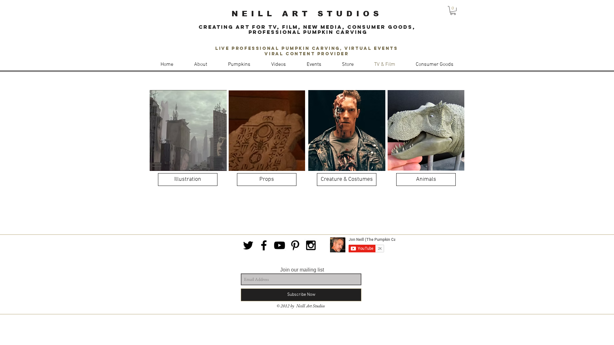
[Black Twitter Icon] (248, 245)
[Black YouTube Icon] (279, 245)
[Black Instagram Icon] (311, 245)
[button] (453, 10)
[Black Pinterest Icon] (295, 245)
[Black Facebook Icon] (264, 245)
